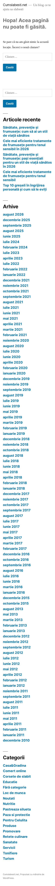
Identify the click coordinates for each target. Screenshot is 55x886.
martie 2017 (12, 543)
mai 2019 (10, 412)
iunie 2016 (11, 581)
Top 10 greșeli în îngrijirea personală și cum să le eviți (25, 187)
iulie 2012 (11, 658)
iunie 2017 (11, 527)
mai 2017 (10, 532)
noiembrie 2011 (15, 691)
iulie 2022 (11, 264)
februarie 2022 (15, 269)
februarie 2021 (15, 335)
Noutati (9, 798)
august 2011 (13, 702)
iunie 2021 (11, 313)
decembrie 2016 (16, 554)
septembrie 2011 (16, 697)
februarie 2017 (15, 549)
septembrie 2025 (17, 225)
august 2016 (13, 570)
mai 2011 (10, 718)
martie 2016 (13, 587)
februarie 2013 (15, 625)
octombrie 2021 (16, 291)
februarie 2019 (15, 428)
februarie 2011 (14, 729)
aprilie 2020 (13, 362)
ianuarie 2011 (13, 735)
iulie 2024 (11, 242)
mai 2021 (10, 318)
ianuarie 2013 (14, 631)
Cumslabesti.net (15, 5)
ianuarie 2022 (14, 275)
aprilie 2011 (12, 724)
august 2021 (13, 302)
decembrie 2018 (16, 439)
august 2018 (13, 456)
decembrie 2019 (16, 379)
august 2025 (13, 231)
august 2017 (13, 516)
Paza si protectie (16, 815)
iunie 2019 (11, 406)
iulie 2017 (11, 521)
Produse (9, 826)
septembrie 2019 (17, 390)
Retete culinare (15, 837)
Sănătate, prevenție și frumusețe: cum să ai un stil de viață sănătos (25, 131)
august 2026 (13, 214)
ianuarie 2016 (14, 592)
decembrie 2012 (16, 636)
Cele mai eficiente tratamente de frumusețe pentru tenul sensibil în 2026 (27, 145)
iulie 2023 (11, 253)
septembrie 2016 (17, 565)
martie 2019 (13, 423)
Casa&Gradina (14, 765)
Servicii (9, 848)
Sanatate (10, 842)
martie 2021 (13, 329)
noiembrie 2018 (15, 444)
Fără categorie (14, 787)
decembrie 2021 (16, 280)
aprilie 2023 (13, 258)
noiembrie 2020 (16, 340)
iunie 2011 (11, 713)
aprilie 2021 (12, 324)
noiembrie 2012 (15, 642)
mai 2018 (10, 472)
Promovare (11, 831)
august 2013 (13, 609)
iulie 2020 (11, 351)
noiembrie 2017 (15, 499)
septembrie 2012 (17, 647)
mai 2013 (10, 614)
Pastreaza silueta (17, 809)
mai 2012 (10, 669)
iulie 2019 (11, 401)
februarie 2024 (15, 247)
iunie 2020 (11, 357)
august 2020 (13, 346)
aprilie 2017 (12, 538)
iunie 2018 (11, 466)
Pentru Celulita (15, 820)
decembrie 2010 (16, 740)
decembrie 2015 (16, 598)
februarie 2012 (15, 680)
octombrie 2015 (16, 603)
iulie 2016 (11, 576)
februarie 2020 (15, 368)
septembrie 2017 (17, 510)
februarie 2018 (15, 483)
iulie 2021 (11, 308)
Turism (8, 859)
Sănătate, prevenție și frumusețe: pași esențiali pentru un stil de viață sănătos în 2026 (27, 160)
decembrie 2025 (16, 220)
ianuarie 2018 (14, 488)
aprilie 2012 (12, 675)
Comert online (14, 771)
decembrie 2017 (16, 494)
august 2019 (13, 395)
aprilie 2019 (12, 417)
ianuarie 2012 (14, 685)
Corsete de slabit (17, 776)
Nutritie (9, 804)
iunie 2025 (11, 236)
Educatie (10, 782)
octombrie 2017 (16, 505)
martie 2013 (13, 620)
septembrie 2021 (17, 297)
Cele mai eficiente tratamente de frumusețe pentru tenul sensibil (27, 176)
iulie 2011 (10, 707)
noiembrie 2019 (15, 384)
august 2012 (13, 653)
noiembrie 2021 (15, 286)
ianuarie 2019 (14, 434)
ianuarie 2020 (14, 373)
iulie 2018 (11, 461)
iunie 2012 (11, 664)
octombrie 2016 (16, 560)
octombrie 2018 (16, 450)
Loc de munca (14, 793)
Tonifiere (10, 853)
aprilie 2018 (12, 477)
